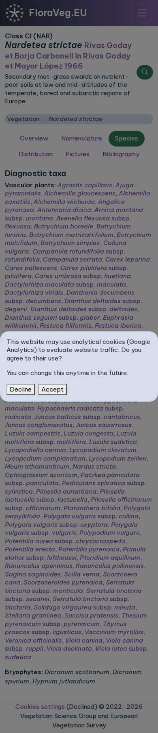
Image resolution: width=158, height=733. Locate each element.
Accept (52, 389)
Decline (21, 389)
